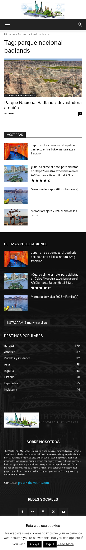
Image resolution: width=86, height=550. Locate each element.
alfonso (9, 113)
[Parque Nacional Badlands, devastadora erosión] (43, 78)
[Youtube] (63, 512)
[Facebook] (22, 512)
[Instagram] (43, 512)
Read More (65, 544)
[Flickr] (33, 512)
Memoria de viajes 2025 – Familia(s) (54, 189)
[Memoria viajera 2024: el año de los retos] (16, 217)
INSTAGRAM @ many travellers (27, 322)
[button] (7, 24)
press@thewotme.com (33, 483)
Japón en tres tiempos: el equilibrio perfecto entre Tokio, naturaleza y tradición (54, 149)
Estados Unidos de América (20, 95)
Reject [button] (50, 544)
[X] (53, 512)
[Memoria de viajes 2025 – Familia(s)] (16, 195)
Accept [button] (34, 544)
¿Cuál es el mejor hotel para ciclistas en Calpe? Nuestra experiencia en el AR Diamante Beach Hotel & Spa (54, 171)
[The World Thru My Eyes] (43, 9)
